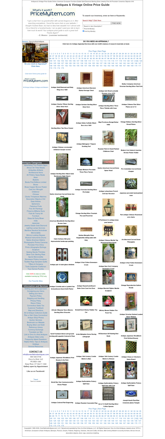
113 (102, 61)
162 (105, 65)
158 (90, 65)
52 (97, 56)
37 (53, 56)
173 (55, 68)
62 (126, 56)
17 (88, 53)
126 (59, 63)
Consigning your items (35, 291)
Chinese (36, 194)
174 (59, 68)
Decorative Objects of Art (35, 199)
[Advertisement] (35, 124)
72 (62, 58)
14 (79, 53)
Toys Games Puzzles (36, 269)
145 (132, 63)
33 (134, 53)
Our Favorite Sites (36, 281)
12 (74, 53)
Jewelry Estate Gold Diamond (35, 225)
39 (59, 56)
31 (129, 53)
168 (129, 65)
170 (136, 65)
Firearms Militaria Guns (36, 211)
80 (85, 58)
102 (59, 61)
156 (82, 65)
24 (108, 53)
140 (113, 63)
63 (129, 56)
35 (140, 53)
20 (97, 53)
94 (126, 58)
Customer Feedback (35, 308)
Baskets (36, 179)
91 (117, 58)
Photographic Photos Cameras (35, 242)
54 (103, 56)
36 (50, 56)
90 (114, 58)
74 (68, 58)
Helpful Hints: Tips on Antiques (35, 341)
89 (111, 58)
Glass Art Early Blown (36, 218)
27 (117, 53)
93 (123, 58)
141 (117, 63)
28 (120, 53)
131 (78, 63)
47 (82, 56)
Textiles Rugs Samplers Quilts (35, 261)
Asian (36, 177)
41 (65, 56)
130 (74, 63)
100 (51, 61)
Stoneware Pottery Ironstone (36, 259)
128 (67, 63)
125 (55, 63)
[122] (136, 61)
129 (71, 63)
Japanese (35, 223)
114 (105, 61)
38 (56, 56)
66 (137, 56)
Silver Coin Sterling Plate (35, 254)
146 (136, 63)
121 (132, 61)
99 (140, 58)
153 (71, 65)
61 (123, 56)
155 (78, 65)
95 (129, 58)
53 (100, 56)
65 (134, 56)
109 (86, 61)
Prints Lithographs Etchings (35, 247)
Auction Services (35, 320)
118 (121, 61)
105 (71, 61)
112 (98, 61)
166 (121, 65)
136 (98, 63)
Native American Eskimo (35, 240)
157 (86, 65)
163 (109, 65)
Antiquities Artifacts (36, 170)
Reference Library (36, 327)
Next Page (102, 51)
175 (62, 68)
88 (108, 58)
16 (85, 53)
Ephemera (36, 204)
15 (82, 53)
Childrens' (35, 192)
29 (123, 53)
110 (90, 61)
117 (117, 61)
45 (76, 56)
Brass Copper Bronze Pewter (36, 187)
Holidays (35, 344)
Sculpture (35, 249)
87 (105, 58)
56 (108, 56)
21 (100, 53)
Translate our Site (36, 332)
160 (98, 65)
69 (53, 58)
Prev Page (93, 51)
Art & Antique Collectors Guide (35, 313)
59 (117, 56)
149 (55, 65)
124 (51, 63)
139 (109, 63)
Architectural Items (36, 172)
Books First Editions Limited (35, 182)
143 (125, 63)
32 (132, 53)
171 (140, 65)
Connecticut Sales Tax (35, 305)
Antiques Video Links (36, 337)
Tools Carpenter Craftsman (35, 266)
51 (94, 56)
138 (105, 63)
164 (113, 65)
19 (94, 53)
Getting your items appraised (36, 288)
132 (82, 63)
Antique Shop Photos (36, 317)
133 (86, 63)
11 (71, 53)
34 (137, 53)
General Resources (35, 346)
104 (67, 61)
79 (82, 58)
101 (55, 61)
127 (63, 63)
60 (120, 56)
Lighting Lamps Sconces (35, 228)
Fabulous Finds (36, 206)
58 (114, 56)
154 (74, 65)
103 (63, 61)
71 (59, 58)
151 (63, 65)
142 (121, 63)
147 (140, 63)
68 (50, 58)
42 (68, 56)
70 (56, 58)
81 (88, 58)
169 (132, 65)
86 (103, 58)
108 (82, 61)
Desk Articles (36, 201)
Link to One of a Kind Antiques (35, 334)
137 (102, 63)
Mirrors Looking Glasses (35, 235)
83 (94, 58)
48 (85, 56)
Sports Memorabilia (35, 257)
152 (67, 65)
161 (102, 65)
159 (94, 65)
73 (65, 58)
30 (126, 53)
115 (109, 61)
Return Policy (36, 303)
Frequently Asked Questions (36, 339)
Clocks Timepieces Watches (35, 196)
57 (111, 56)
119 (125, 61)
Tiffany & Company (36, 264)
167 (125, 65)
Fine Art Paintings (36, 208)
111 (94, 61)
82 (91, 58)
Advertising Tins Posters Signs (35, 165)
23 (105, 53)
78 (79, 58)
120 (129, 61)
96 (132, 58)
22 (103, 53)
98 (137, 58)
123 (141, 61)
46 (79, 56)
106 (74, 61)
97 (134, 58)
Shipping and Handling (35, 298)
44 (74, 56)
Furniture (35, 216)
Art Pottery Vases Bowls (36, 175)
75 (71, 58)
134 (90, 63)
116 (113, 61)
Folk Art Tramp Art (36, 213)
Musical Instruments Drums (35, 237)
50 (91, 56)
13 (76, 53)
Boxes (35, 184)
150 (59, 65)
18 (91, 53)
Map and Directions (35, 310)
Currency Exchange (35, 329)
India (36, 220)
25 (111, 53)
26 (114, 53)
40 (62, 56)
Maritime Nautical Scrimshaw (36, 230)
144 (129, 63)
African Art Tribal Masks (36, 167)
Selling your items (36, 293)
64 (132, 56)
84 (97, 58)
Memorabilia (35, 232)
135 (94, 63)
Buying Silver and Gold (35, 325)
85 (100, 58)
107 (78, 61)
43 (71, 56)
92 (120, 58)
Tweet (35, 379)
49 (88, 56)
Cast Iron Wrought (36, 189)
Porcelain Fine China (36, 245)
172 (51, 68)
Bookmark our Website (35, 322)
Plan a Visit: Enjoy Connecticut (35, 315)
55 (105, 56)
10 (68, 53)
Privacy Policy (35, 300)
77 (76, 58)
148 (51, 65)
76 (74, 58)
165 (117, 65)
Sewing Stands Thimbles (35, 252)
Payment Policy (36, 296)
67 (140, 56)
